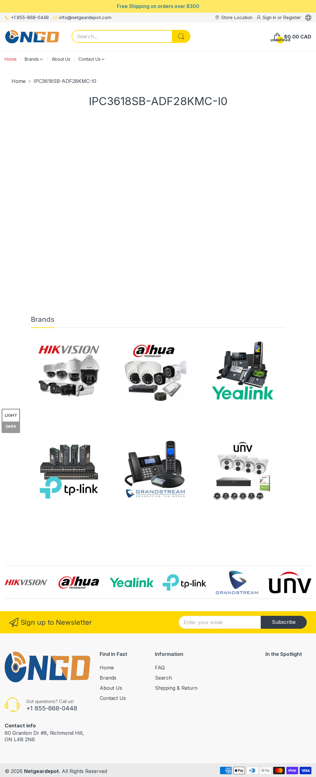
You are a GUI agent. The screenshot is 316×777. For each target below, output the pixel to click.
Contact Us (113, 698)
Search (163, 678)
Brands (108, 678)
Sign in (270, 17)
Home (107, 668)
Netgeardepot (41, 771)
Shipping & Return (176, 688)
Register (292, 17)
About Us (111, 688)
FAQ (160, 668)
